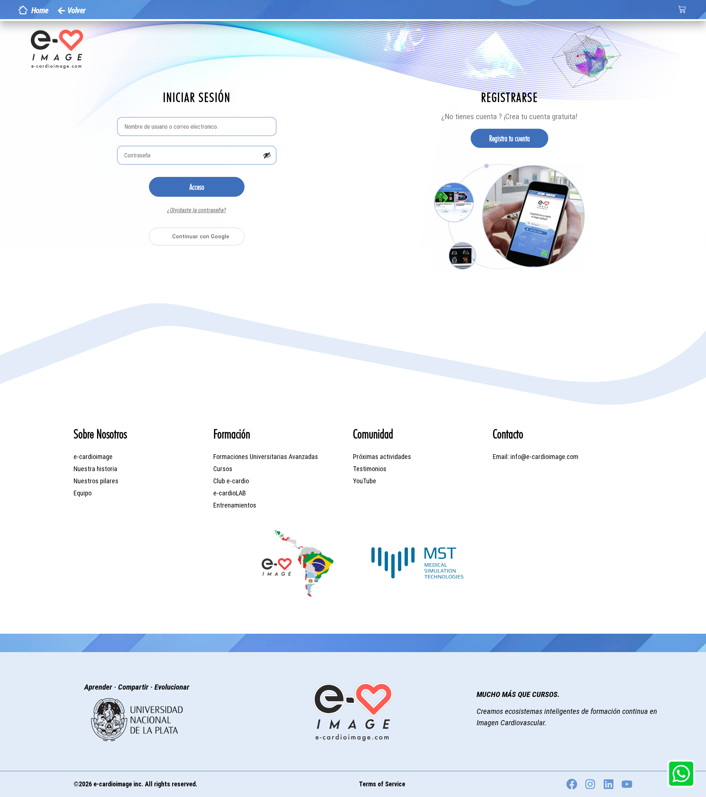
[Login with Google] (197, 236)
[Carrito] (682, 9)
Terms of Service (382, 784)
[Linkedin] (608, 784)
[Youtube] (626, 784)
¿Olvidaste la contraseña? (196, 210)
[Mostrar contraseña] (267, 155)
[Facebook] (571, 784)
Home (39, 10)
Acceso (196, 187)
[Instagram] (590, 784)
